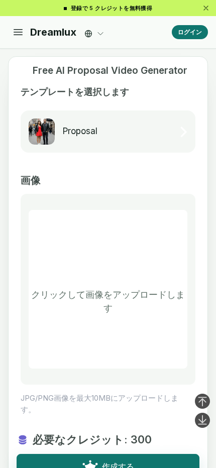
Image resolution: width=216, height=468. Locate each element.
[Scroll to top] (202, 401)
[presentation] (108, 289)
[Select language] (94, 31)
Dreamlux (53, 32)
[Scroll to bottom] (202, 420)
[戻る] (23, 71)
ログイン (190, 32)
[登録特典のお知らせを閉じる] (206, 8)
